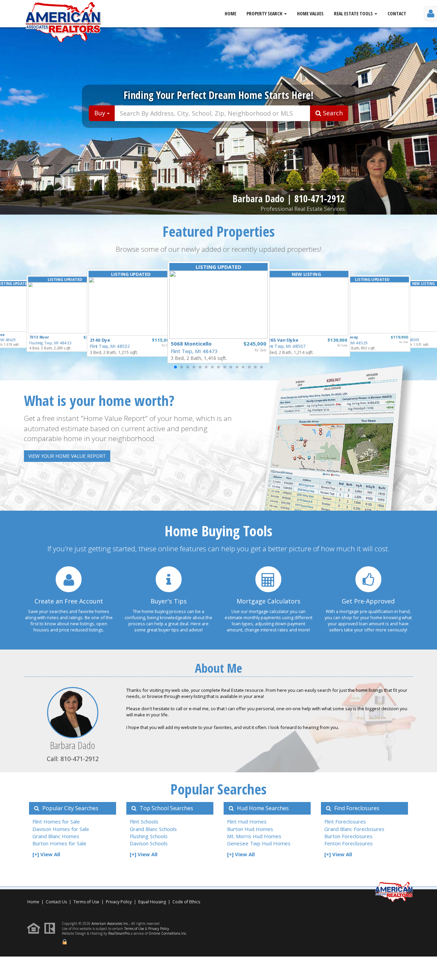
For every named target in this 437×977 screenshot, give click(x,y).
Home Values (310, 13)
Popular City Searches (69, 808)
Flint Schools (144, 821)
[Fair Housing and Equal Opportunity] (35, 928)
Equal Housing (152, 902)
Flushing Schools (149, 836)
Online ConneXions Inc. (168, 933)
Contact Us (56, 902)
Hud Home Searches (262, 808)
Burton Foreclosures (348, 836)
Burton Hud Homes (250, 829)
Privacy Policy (119, 902)
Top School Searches (165, 808)
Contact (396, 13)
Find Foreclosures (356, 808)
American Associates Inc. (110, 923)
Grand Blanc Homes (55, 836)
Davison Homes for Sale (60, 829)
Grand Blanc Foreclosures (354, 829)
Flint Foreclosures (345, 821)
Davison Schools (149, 843)
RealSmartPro (119, 933)
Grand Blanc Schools (153, 829)
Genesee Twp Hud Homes (259, 843)
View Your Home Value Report (67, 456)
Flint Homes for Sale (56, 821)
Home (230, 13)
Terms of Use (86, 902)
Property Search (264, 13)
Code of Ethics (186, 902)
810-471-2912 (319, 198)
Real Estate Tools (354, 13)
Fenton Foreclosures (348, 843)
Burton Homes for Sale (59, 843)
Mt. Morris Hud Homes (254, 836)
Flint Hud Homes (247, 821)
